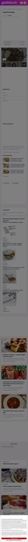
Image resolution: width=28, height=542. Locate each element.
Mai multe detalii (19, 522)
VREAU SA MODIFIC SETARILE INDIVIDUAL (14, 540)
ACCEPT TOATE (14, 538)
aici (3, 526)
